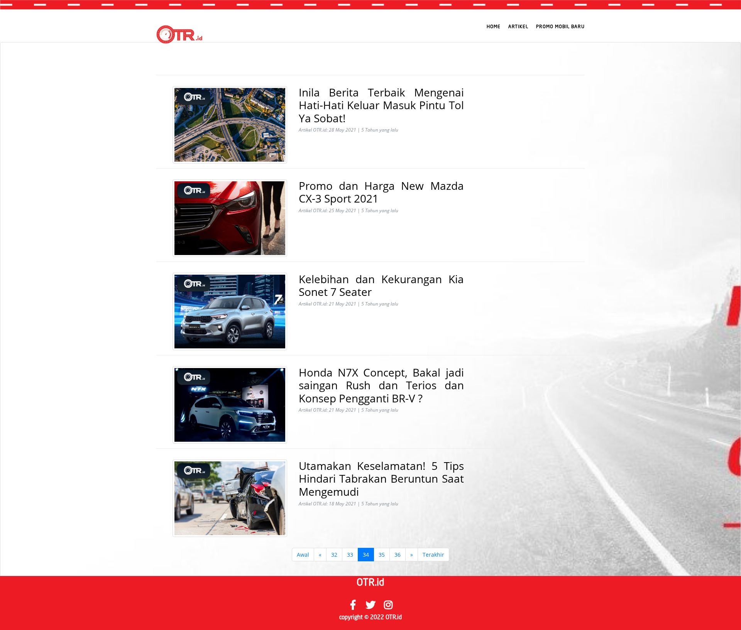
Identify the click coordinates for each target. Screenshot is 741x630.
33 (350, 554)
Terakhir (433, 554)
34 (366, 554)
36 (397, 554)
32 (334, 554)
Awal (303, 554)
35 (382, 554)
